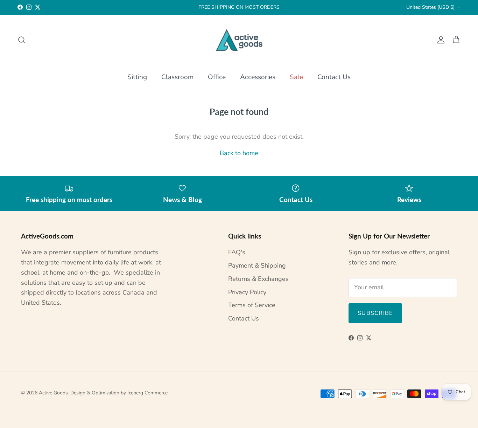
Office (217, 77)
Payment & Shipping (257, 265)
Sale (296, 77)
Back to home (239, 153)
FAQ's (236, 252)
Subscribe (375, 313)
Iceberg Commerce (147, 392)
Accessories (257, 77)
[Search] (21, 40)
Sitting (137, 77)
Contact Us (334, 77)
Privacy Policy (247, 292)
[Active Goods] (239, 40)
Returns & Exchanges (258, 279)
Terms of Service (251, 305)
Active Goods (53, 392)
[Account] (439, 40)
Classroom (177, 77)
